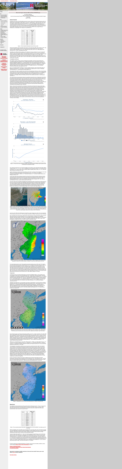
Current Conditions (4, 15)
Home (1, 11)
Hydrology (2, 24)
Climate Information (4, 16)
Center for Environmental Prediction (4, 64)
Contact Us (2, 47)
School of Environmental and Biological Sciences (4, 60)
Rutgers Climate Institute (4, 67)
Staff (1, 43)
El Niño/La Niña (3, 31)
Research (2, 42)
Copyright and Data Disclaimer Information (3, 50)
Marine (2, 25)
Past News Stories (13, 454)
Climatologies (3, 17)
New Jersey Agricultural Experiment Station (4, 57)
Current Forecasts (4, 26)
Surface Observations (4, 21)
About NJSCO (3, 41)
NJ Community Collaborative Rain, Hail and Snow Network (20, 447)
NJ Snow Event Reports (14, 448)
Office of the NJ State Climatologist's (22, 444)
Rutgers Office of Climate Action (4, 70)
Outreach (2, 40)
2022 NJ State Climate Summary (4, 37)
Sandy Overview (3, 33)
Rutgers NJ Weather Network (15, 446)
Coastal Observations (4, 30)
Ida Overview (3, 32)
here (14, 452)
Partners (1, 44)
